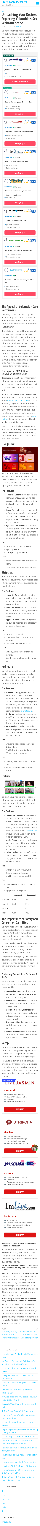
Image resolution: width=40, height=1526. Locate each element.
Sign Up (20, 1109)
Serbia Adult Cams (31, 830)
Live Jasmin (10, 1090)
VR (2, 1511)
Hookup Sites (6, 1499)
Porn (3, 1503)
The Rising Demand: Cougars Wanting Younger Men (17, 1411)
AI (2, 1491)
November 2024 (7, 1522)
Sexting (4, 1507)
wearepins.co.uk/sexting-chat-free (18, 400)
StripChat (9, 1132)
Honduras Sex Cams (26, 711)
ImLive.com (10, 1216)
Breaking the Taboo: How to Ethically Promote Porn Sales (19, 1462)
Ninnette (18, 27)
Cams (3, 11)
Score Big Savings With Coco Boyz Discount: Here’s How (18, 1436)
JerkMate (8, 1173)
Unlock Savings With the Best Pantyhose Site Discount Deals (20, 1466)
